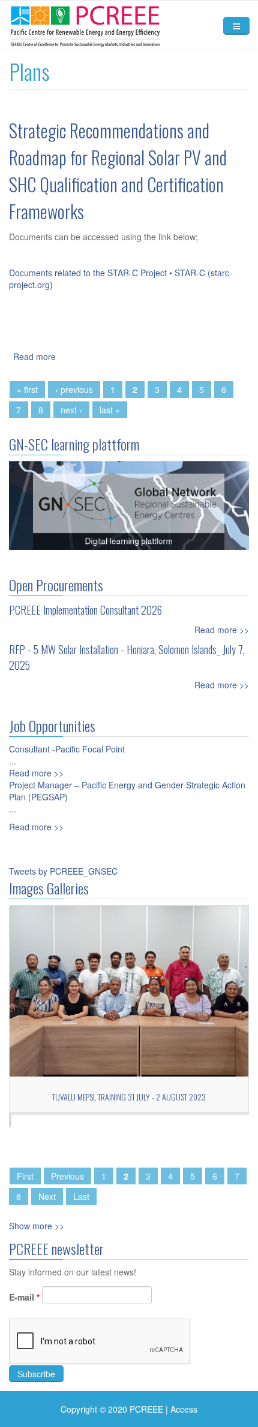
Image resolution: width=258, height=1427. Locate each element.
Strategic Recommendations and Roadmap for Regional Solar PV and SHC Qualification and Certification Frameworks (118, 171)
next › (71, 410)
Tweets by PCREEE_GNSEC (63, 871)
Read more (34, 356)
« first (27, 389)
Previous (67, 1176)
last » (110, 410)
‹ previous (74, 389)
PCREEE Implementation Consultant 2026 (85, 610)
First (25, 1176)
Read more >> (221, 630)
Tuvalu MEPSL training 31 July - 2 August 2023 (129, 1096)
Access (183, 1409)
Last (81, 1196)
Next (47, 1196)
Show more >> (36, 1226)
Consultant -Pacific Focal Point (67, 749)
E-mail (24, 1297)
